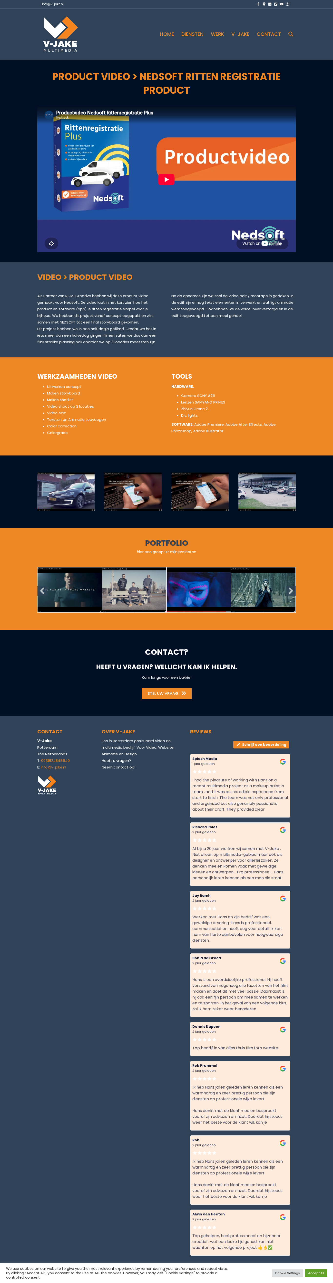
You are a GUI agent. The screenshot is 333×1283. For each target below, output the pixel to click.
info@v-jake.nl (53, 4)
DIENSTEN (192, 34)
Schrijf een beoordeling (264, 744)
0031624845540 (55, 760)
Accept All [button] (316, 1273)
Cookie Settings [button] (287, 1273)
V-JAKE (240, 34)
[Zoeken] (288, 34)
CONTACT (269, 34)
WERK (217, 34)
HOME (167, 34)
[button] (42, 591)
